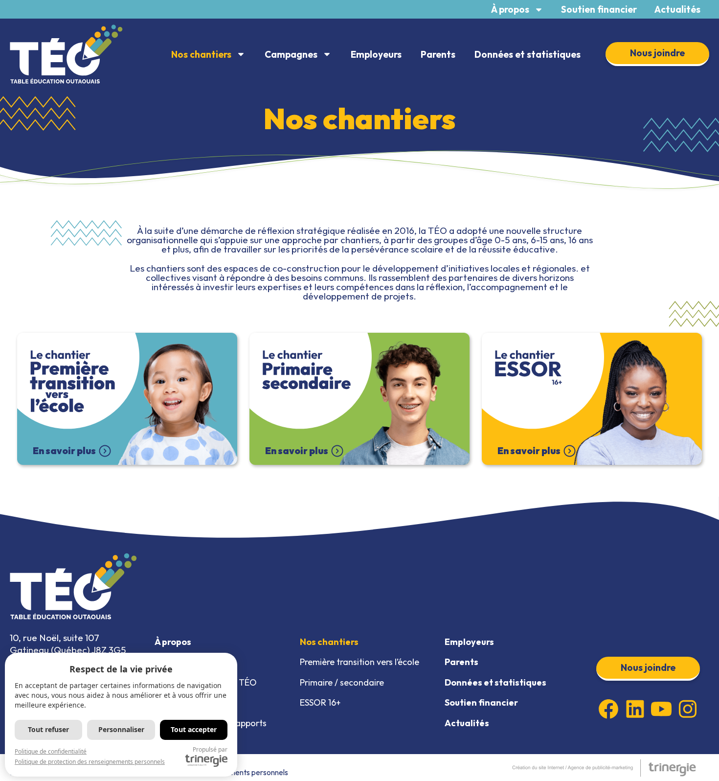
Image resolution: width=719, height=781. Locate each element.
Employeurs (376, 54)
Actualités (677, 9)
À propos (510, 9)
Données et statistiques (527, 54)
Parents (438, 54)
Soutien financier (599, 9)
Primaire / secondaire (342, 682)
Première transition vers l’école (359, 661)
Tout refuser (48, 729)
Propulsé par (210, 749)
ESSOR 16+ (320, 702)
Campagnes (291, 54)
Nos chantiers (201, 54)
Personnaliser (121, 729)
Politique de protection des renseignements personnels (90, 762)
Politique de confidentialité (51, 751)
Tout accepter (194, 729)
